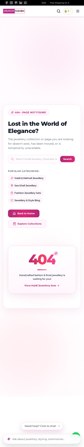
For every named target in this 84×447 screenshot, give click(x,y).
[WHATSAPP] (25, 3)
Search (67, 159)
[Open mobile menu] (78, 11)
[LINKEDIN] (21, 3)
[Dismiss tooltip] (59, 426)
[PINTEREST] (16, 3)
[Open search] (58, 11)
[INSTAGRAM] (11, 3)
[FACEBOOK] (7, 3)
